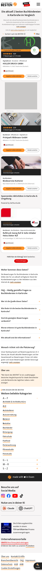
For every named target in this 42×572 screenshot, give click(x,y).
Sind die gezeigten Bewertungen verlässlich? (20, 319)
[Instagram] (3, 496)
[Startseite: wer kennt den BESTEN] (9, 4)
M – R (20, 464)
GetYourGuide (15, 203)
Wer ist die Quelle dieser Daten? (20, 301)
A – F (20, 398)
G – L (20, 460)
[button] (38, 565)
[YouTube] (15, 496)
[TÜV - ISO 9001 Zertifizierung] (6, 528)
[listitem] (14, 401)
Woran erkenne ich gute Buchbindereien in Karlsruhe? (20, 329)
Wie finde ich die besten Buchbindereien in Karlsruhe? (20, 310)
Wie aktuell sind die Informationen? (20, 338)
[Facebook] (9, 496)
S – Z (20, 468)
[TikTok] (21, 496)
